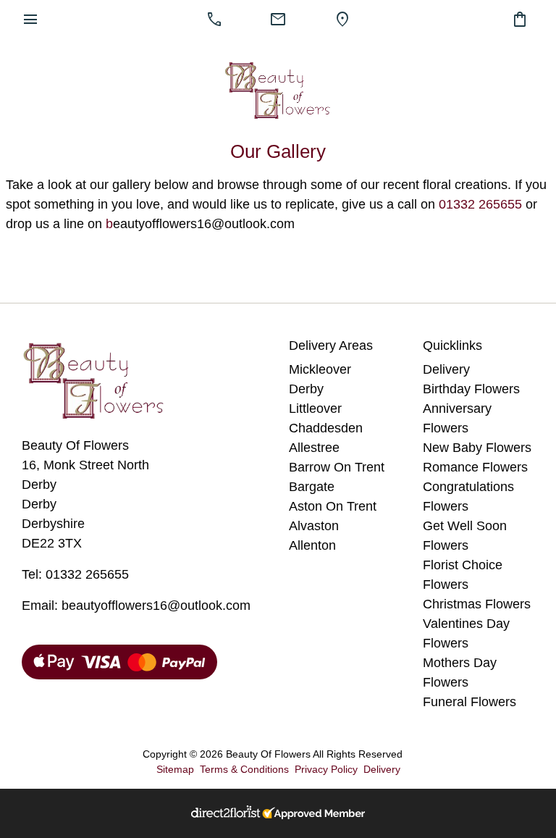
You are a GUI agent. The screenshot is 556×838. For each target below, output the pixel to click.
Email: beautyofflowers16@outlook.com (136, 605)
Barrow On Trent (336, 467)
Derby (306, 389)
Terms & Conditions (244, 769)
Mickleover (320, 369)
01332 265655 (480, 204)
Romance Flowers (475, 467)
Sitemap (175, 769)
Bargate (311, 486)
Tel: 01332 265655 (75, 574)
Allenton (312, 545)
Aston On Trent (332, 506)
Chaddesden (326, 428)
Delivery (446, 369)
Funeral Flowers (469, 702)
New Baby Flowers (477, 447)
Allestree (314, 447)
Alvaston (314, 526)
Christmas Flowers (477, 604)
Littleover (315, 408)
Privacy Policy (326, 769)
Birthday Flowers (471, 389)
